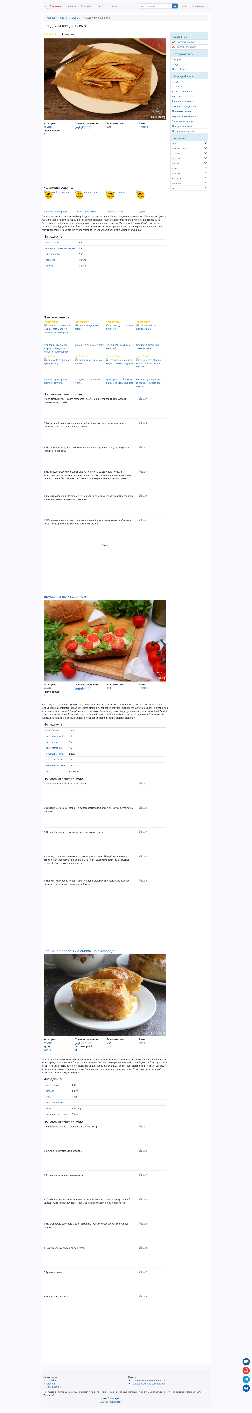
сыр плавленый (54, 1102)
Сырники (177, 86)
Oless (142, 1042)
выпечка (176, 173)
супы (174, 143)
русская (48, 1049)
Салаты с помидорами (184, 106)
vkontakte (51, 1380)
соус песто (52, 742)
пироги (176, 163)
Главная (50, 17)
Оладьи (176, 81)
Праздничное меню (182, 126)
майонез (50, 259)
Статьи (100, 6)
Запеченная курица (182, 121)
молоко (50, 1091)
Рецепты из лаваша (183, 101)
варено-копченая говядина (60, 248)
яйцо (48, 1096)
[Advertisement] (104, 162)
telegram (50, 1383)
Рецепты (71, 6)
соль (48, 771)
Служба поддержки (110, 1401)
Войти (183, 6)
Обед (175, 64)
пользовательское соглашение (148, 1383)
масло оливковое (55, 765)
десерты (176, 178)
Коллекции (86, 6)
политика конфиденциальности (149, 1380)
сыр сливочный (54, 736)
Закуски (76, 17)
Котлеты (176, 96)
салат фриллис (54, 759)
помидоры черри (55, 753)
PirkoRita (143, 126)
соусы (175, 188)
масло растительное (57, 1114)
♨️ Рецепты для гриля (184, 47)
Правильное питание (183, 131)
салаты (176, 153)
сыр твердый (53, 254)
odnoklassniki (53, 1386)
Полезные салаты (182, 111)
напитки (176, 183)
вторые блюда (180, 148)
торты (175, 168)
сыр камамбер (54, 747)
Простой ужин (179, 69)
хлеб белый (52, 242)
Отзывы (112, 6)
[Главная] (55, 6)
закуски (48, 126)
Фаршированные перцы (185, 116)
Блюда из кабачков (182, 91)
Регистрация (198, 6)
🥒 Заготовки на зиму (183, 42)
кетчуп (49, 265)
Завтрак (176, 59)
